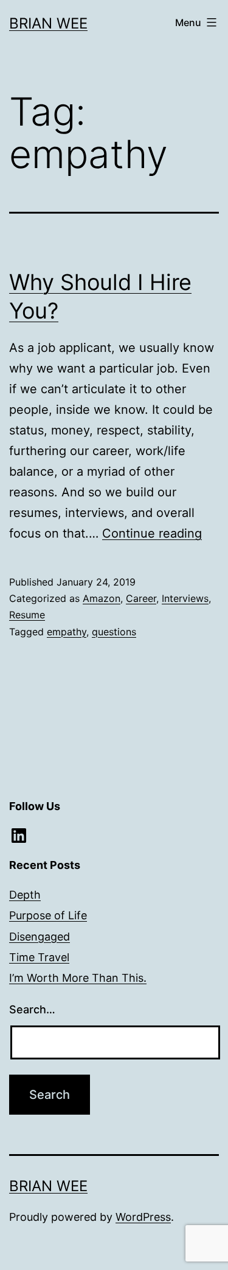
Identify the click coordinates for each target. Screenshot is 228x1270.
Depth (25, 894)
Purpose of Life (48, 915)
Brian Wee (48, 23)
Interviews (185, 598)
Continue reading (152, 533)
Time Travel (39, 957)
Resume (27, 615)
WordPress (143, 1217)
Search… (32, 1009)
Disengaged (39, 936)
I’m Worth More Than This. (78, 977)
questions (114, 632)
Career (141, 598)
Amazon (101, 598)
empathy (66, 632)
